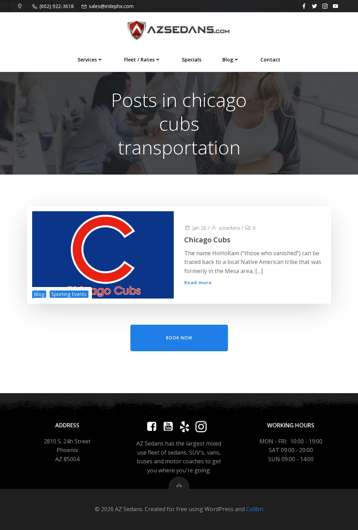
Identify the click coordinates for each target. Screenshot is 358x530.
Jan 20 (199, 227)
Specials (191, 59)
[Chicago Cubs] (103, 254)
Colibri (254, 509)
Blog (227, 59)
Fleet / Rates (139, 59)
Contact (270, 59)
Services (87, 59)
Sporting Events (69, 294)
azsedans (229, 227)
